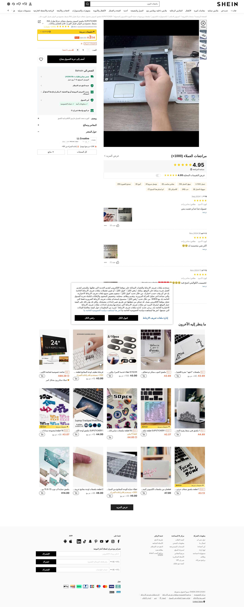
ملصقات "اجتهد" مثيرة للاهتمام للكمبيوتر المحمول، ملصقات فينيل (189, 372)
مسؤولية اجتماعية (199, 553)
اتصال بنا (202, 543)
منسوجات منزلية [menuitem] (24, 11)
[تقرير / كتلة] (105, 225)
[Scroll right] (8, 10)
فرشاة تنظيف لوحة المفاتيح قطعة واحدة (88, 372)
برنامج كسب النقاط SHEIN (156, 554)
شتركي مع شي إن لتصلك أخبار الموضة (107, 549)
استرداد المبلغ (179, 550)
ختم (155, 598)
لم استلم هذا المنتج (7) (156, 189)
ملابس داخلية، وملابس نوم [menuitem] (156, 11)
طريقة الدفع (158, 540)
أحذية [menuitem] (126, 11)
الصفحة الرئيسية (201, 17)
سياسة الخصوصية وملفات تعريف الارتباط (176, 595)
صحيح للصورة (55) (124, 184)
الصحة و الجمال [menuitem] (115, 11)
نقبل (119, 582)
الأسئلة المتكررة (178, 557)
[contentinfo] (78, 586)
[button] (13, 4)
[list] (98, 541)
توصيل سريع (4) (151, 184)
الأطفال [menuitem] (188, 11)
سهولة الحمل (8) (199, 189)
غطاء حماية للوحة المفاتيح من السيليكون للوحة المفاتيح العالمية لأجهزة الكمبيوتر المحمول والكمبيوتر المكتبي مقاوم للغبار (122, 489)
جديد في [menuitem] (224, 11)
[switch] (158, 175)
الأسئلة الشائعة (157, 543)
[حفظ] (41, 59)
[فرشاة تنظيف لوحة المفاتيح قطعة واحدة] (88, 350)
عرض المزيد (122, 507)
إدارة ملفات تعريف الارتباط (150, 595)
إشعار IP (163, 598)
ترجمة (204, 212)
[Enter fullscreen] (107, 145)
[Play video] (151, 83)
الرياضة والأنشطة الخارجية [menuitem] (43, 11)
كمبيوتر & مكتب (174, 17)
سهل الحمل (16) (185, 184)
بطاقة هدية (159, 550)
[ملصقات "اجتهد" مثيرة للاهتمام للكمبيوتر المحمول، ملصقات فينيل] (190, 350)
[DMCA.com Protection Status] (111, 592)
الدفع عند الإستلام (157, 547)
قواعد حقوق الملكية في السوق (179, 598)
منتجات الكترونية (187, 17)
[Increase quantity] (77, 50)
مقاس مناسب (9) (168, 184)
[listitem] (190, 356)
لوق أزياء (202, 550)
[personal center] (30, 4)
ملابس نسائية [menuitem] (213, 11)
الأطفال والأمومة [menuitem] (99, 11)
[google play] (65, 543)
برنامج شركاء (200, 560)
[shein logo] (227, 4)
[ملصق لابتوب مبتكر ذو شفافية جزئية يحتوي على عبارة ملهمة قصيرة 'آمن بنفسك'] (156, 350)
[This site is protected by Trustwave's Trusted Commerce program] (118, 592)
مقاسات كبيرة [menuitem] (199, 11)
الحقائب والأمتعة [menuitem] (63, 11)
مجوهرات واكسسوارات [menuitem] (81, 11)
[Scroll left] (12, 10)
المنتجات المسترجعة (177, 547)
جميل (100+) (200, 184)
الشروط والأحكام (199, 598)
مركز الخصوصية (199, 595)
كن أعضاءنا (201, 547)
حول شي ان (201, 540)
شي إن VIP (180, 560)
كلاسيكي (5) (172, 189)
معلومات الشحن (178, 543)
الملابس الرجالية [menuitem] (176, 11)
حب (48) (185, 189)
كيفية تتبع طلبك (178, 564)
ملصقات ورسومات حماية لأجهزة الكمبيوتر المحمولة (132, 17)
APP (71, 536)
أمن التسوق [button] (85, 100)
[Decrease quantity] (88, 50)
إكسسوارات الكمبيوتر (159, 17)
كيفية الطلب (179, 540)
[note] (57, 380)
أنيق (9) (138, 184)
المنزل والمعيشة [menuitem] (137, 11)
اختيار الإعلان (146, 598)
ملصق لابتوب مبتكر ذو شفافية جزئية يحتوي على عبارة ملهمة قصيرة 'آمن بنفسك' (155, 372)
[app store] (71, 543)
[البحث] (87, 4)
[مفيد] (117, 225)
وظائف (202, 557)
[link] (24, 4)
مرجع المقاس (179, 553)
